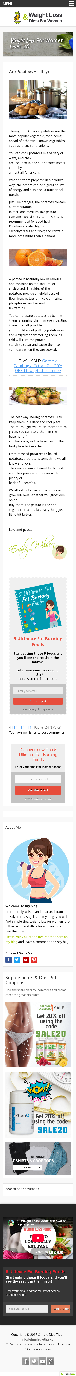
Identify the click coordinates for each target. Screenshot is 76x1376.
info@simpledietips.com (38, 1339)
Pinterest (50, 1361)
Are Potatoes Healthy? (29, 71)
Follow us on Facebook (25, 1361)
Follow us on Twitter (34, 1361)
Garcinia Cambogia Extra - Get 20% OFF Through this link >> (38, 365)
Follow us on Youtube (42, 1361)
